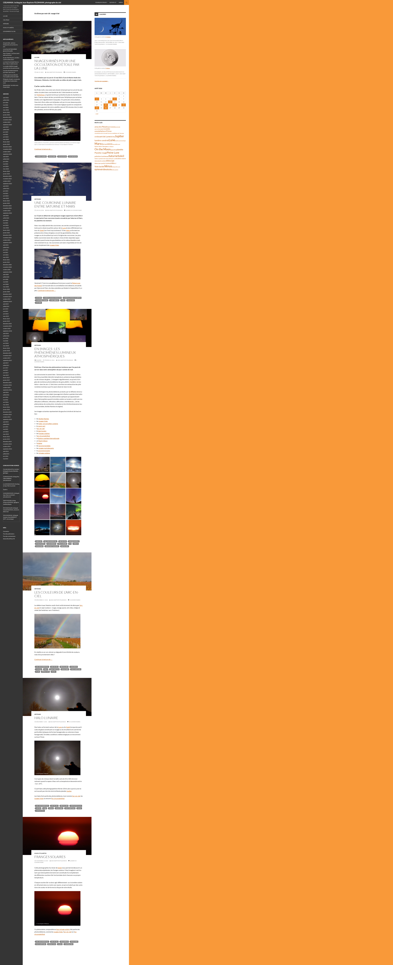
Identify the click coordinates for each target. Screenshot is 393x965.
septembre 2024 (7, 154)
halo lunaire (42, 431)
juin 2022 (5, 220)
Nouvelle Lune (116, 144)
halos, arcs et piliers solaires (48, 424)
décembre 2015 (7, 412)
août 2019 (6, 304)
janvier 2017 (6, 380)
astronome (111, 127)
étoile (109, 169)
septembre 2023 (7, 183)
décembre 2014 (7, 441)
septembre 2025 (7, 124)
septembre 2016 (7, 390)
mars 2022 (6, 228)
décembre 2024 (7, 146)
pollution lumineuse (102, 156)
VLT (115, 163)
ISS (70, 543)
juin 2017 (5, 368)
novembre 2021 (7, 237)
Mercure (104, 144)
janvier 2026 (6, 115)
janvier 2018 (6, 350)
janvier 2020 (6, 291)
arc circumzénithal (43, 436)
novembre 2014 (7, 444)
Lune (64, 228)
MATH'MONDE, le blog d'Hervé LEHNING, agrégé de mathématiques (11, 502)
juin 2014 (5, 456)
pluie (37, 671)
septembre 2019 (7, 301)
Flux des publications (8, 534)
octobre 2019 (6, 299)
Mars (63, 300)
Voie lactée (99, 166)
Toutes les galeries (102, 81)
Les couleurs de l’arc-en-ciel (56, 594)
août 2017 (6, 363)
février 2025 (6, 142)
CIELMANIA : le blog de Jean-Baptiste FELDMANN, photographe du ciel (32, 2)
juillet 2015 (6, 424)
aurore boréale (74, 541)
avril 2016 (5, 402)
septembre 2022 (7, 213)
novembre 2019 (7, 296)
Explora (5, 489)
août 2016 (6, 392)
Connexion (6, 531)
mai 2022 (5, 223)
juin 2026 (5, 102)
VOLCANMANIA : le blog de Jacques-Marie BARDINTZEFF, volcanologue (10, 517)
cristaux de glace (76, 805)
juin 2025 (5, 132)
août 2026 (6, 97)
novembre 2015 (7, 414)
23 (123, 105)
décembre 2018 (7, 323)
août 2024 (6, 156)
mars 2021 (6, 257)
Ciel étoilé (6, 20)
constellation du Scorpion (72, 297)
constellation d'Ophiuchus (52, 297)
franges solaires (44, 433)
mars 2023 (6, 198)
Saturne (38, 302)
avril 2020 (5, 284)
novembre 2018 (7, 326)
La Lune (36, 57)
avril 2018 (5, 343)
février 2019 (6, 318)
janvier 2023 (6, 203)
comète (107, 129)
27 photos (108, 37)
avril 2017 (5, 372)
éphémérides (101, 169)
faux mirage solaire (62, 929)
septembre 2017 (7, 360)
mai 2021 (5, 252)
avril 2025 (5, 137)
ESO (111, 137)
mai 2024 (5, 164)
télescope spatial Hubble (102, 163)
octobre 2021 (6, 240)
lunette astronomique (120, 140)
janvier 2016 (6, 409)
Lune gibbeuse (54, 300)
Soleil (42, 230)
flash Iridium (43, 441)
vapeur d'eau (40, 810)
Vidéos (121, 2)
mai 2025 (5, 134)
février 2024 (6, 171)
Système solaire (121, 158)
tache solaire (102, 161)
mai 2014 (5, 458)
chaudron (74, 666)
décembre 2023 (7, 176)
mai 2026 (5, 105)
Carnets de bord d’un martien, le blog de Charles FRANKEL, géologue (11, 471)
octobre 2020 (6, 269)
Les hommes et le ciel (9, 31)
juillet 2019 (6, 306)
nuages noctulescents (46, 448)
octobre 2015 (6, 417)
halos (68, 230)
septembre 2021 (7, 242)
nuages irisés (54, 245)
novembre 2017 (7, 355)
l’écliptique (41, 95)
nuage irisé (52, 156)
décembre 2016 (7, 382)
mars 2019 (6, 316)
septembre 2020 (7, 272)
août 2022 (6, 215)
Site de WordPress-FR (9, 539)
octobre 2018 (6, 328)
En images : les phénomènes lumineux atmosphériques (55, 352)
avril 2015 (5, 431)
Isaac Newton (54, 669)
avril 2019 (5, 314)
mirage (76, 543)
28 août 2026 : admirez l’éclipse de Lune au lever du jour (10, 44)
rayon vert (41, 426)
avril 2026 (5, 107)
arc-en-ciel (41, 428)
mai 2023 (5, 193)
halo (45, 669)
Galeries (102, 14)
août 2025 (6, 127)
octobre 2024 (6, 151)
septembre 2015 (7, 419)
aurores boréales (44, 446)
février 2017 (6, 377)
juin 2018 (5, 338)
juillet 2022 (6, 218)
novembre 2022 (7, 208)
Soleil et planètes (40, 853)
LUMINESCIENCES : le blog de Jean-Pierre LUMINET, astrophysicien (11, 495)
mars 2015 (6, 434)
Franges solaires (49, 857)
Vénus (108, 166)
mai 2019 (5, 311)
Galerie (38, 360)
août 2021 (6, 245)
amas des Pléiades (101, 127)
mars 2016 (6, 404)
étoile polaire (115, 169)
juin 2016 (5, 397)
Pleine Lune (113, 152)
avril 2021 (5, 255)
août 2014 (6, 451)
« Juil (96, 114)
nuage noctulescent (52, 546)
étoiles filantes (44, 419)
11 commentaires (111, 44)
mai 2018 (5, 341)
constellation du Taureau (117, 133)
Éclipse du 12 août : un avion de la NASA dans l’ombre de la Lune (11, 81)
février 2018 (6, 348)
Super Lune (113, 158)
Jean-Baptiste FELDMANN (54, 72)
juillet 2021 (6, 247)
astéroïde (117, 127)
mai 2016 (5, 400)
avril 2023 (5, 196)
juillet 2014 (6, 454)
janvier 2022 (6, 232)
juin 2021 (5, 250)
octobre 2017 (6, 358)
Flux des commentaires (9, 536)
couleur (38, 669)
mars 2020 (6, 287)
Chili (104, 129)
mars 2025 (6, 139)
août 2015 (6, 422)
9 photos (108, 68)
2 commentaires (70, 72)
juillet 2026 (6, 100)
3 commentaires (75, 600)
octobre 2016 (6, 387)
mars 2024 (6, 169)
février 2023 (6, 201)
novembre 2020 (7, 267)
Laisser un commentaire (74, 210)
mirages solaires (44, 453)
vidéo (112, 163)
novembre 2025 (7, 119)
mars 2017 (6, 375)
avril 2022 (5, 225)
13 (110, 102)
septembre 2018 (7, 331)
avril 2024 (5, 166)
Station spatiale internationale (48, 438)
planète (120, 149)
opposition (114, 150)
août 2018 (6, 333)
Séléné (96, 161)
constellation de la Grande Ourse (103, 133)
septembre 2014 (7, 449)
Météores (37, 199)
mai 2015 (5, 429)
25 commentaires (74, 722)
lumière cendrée (41, 156)
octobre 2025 (6, 122)
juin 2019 (5, 309)
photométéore (76, 669)
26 (106, 108)
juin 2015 (5, 427)
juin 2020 (5, 279)
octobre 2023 (6, 181)
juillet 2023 (6, 188)
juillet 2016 (6, 395)
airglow (39, 443)
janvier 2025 (6, 144)
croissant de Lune (102, 136)
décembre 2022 (7, 205)
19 (106, 105)
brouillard (64, 666)
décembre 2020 (7, 264)
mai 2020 (5, 282)
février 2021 (6, 259)
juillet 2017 (6, 365)
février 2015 (6, 436)
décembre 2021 (7, 235)
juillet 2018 (6, 336)
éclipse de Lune (116, 167)
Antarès (38, 297)
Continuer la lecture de (43, 149)
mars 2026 (6, 110)
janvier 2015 (6, 439)
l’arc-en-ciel (76, 796)
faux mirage (64, 941)
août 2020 (6, 274)
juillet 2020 (6, 277)
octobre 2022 (6, 210)
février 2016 (6, 407)
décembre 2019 (7, 294)
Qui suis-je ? (113, 2)
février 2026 (6, 112)
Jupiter (69, 791)
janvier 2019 (6, 321)
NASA (110, 144)
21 (115, 105)
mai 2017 (5, 370)
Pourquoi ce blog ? (101, 2)
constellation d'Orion (103, 131)
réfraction (45, 671)
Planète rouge (101, 153)
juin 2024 (5, 161)
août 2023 (6, 186)
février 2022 (6, 230)
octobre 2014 (6, 446)
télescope (110, 160)
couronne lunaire (41, 300)
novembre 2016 (7, 385)
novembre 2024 (7, 149)
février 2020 (6, 289)
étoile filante (40, 543)
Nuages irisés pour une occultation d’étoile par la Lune (56, 64)
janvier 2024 (6, 174)
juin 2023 (5, 191)
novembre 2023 (7, 178)
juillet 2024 (6, 159)
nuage (51, 808)
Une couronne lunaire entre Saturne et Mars (55, 204)
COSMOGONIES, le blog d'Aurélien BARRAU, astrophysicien (11, 478)
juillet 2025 (6, 129)
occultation (62, 156)
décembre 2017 (7, 353)
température (69, 944)
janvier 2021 (6, 262)
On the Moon (73, 156)
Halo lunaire (46, 718)
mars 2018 (6, 345)
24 (97, 108)
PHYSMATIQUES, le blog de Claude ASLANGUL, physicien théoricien (11, 509)
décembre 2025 (7, 117)
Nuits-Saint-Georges (101, 146)
